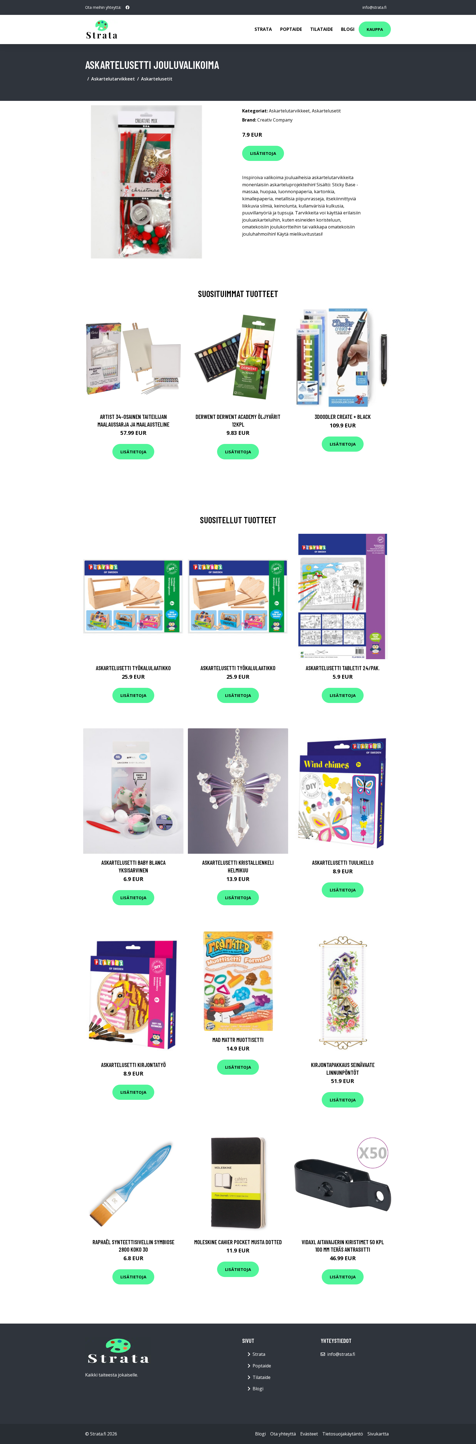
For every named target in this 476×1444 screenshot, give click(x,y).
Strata (263, 29)
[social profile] (127, 7)
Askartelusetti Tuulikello (343, 862)
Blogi (348, 29)
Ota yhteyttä (283, 1434)
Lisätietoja (263, 153)
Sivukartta (378, 1434)
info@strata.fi (374, 7)
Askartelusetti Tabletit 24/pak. (343, 667)
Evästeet (309, 1434)
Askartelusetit (156, 79)
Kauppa (375, 29)
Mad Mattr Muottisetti (238, 1039)
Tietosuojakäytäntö (342, 1434)
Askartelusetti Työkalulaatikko (133, 667)
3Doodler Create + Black (343, 416)
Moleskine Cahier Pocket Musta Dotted (238, 1241)
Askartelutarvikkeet (113, 79)
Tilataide (321, 29)
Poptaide (291, 29)
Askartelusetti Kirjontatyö (133, 1064)
